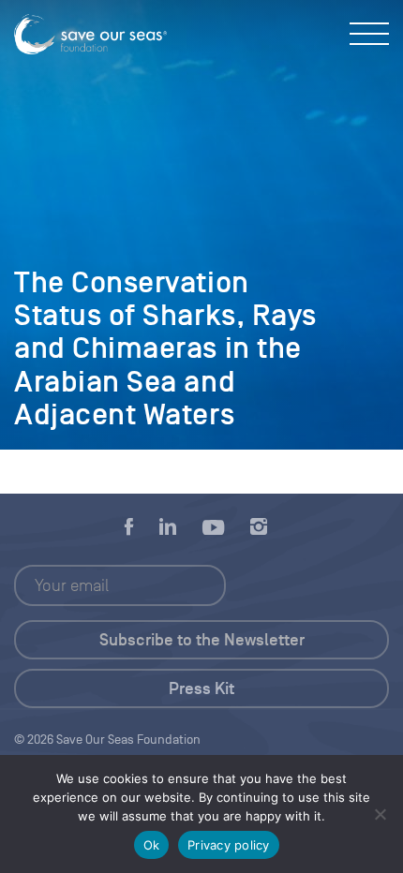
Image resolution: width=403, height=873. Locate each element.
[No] (379, 814)
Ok (151, 844)
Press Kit (201, 688)
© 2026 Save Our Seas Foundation (107, 739)
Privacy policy (228, 844)
